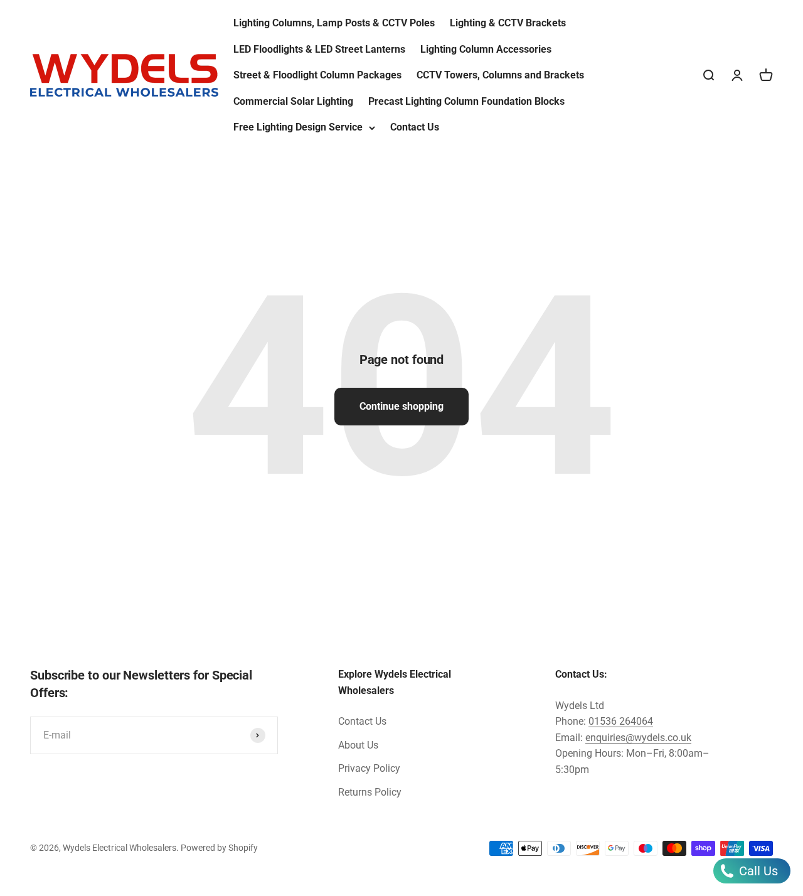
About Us (358, 745)
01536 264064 (620, 721)
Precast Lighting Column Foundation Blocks (466, 101)
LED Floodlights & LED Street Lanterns (319, 49)
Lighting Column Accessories (485, 49)
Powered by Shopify (219, 848)
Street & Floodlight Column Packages (317, 75)
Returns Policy (370, 792)
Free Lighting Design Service (298, 127)
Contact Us (414, 127)
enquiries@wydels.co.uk (638, 738)
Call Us (757, 870)
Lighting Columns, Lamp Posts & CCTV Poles (334, 23)
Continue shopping (401, 406)
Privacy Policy (369, 768)
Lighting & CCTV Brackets (508, 23)
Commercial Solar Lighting (293, 101)
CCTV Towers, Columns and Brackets (500, 75)
